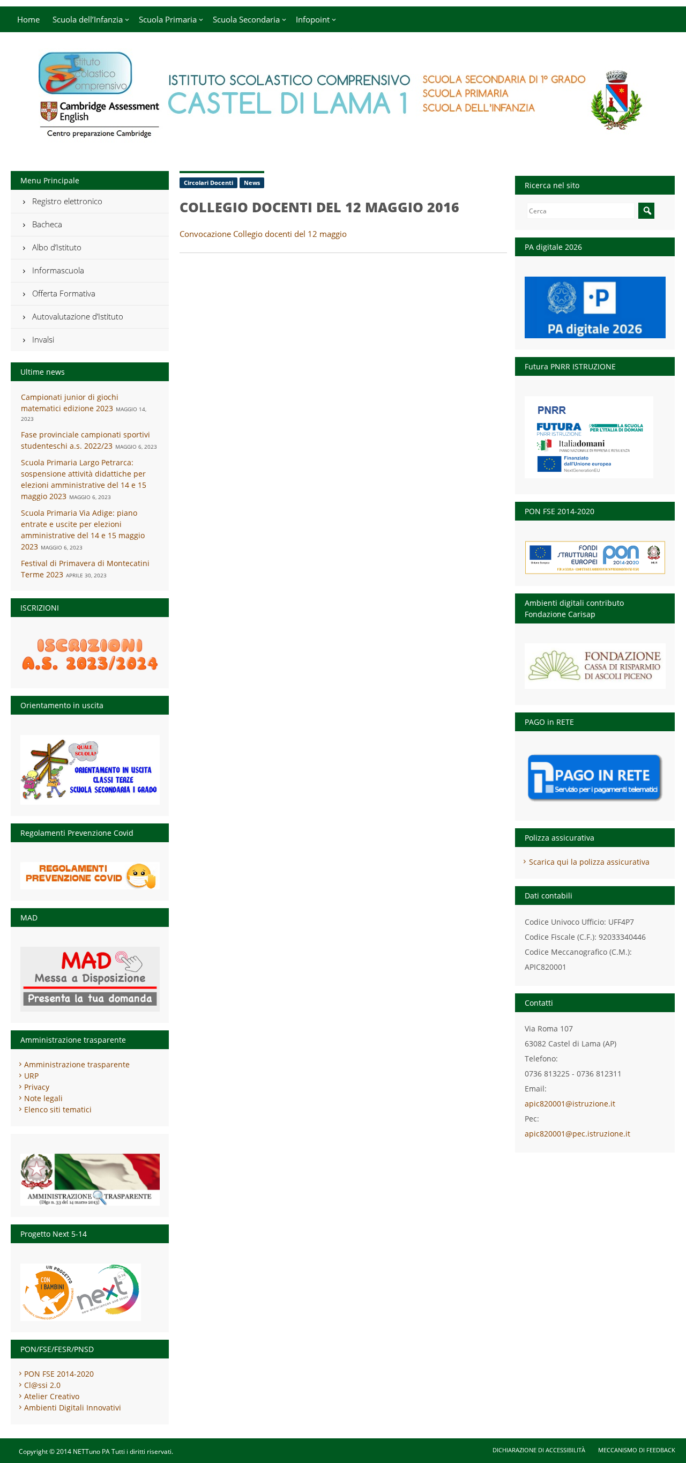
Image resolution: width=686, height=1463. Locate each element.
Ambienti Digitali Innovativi (72, 1407)
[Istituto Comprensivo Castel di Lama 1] (343, 136)
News (252, 183)
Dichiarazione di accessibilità (539, 1450)
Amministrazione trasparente (77, 1064)
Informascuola (58, 270)
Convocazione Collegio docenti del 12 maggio (263, 233)
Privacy (36, 1087)
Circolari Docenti (208, 183)
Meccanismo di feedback (636, 1450)
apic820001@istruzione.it (570, 1103)
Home (28, 19)
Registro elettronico (67, 201)
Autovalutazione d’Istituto (77, 316)
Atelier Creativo (51, 1396)
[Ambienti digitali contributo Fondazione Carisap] (595, 663)
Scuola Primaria (168, 19)
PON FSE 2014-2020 (59, 1374)
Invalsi (43, 339)
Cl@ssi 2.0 (42, 1385)
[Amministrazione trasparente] (90, 1180)
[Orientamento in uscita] (90, 770)
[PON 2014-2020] (595, 557)
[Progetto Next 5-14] (90, 1292)
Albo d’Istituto (56, 247)
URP (31, 1076)
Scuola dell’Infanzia (88, 19)
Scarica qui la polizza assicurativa (589, 862)
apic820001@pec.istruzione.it (577, 1133)
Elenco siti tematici (58, 1109)
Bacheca (47, 224)
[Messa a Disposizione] (90, 979)
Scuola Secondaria (246, 19)
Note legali (43, 1098)
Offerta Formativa (63, 293)
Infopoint (313, 19)
